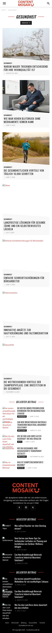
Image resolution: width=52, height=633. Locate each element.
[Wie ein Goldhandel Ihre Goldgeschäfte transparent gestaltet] (9, 451)
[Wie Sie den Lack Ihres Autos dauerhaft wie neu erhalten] (9, 441)
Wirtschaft (22, 430)
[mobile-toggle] (4, 3)
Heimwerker (22, 416)
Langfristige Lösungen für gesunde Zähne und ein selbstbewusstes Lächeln (24, 226)
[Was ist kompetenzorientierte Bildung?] (9, 465)
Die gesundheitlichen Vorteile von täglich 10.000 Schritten (24, 172)
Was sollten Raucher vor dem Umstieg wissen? (30, 527)
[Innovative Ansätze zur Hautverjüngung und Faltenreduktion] (26, 308)
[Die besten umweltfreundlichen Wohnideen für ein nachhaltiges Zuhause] (9, 415)
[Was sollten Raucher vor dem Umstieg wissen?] (8, 529)
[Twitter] (32, 507)
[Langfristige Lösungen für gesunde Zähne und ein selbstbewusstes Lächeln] (26, 201)
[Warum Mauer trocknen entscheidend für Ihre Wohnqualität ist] (26, 45)
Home (3, 10)
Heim (7, 623)
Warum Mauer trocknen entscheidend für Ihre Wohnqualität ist (26, 68)
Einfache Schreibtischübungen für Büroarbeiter (24, 279)
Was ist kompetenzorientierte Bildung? (30, 463)
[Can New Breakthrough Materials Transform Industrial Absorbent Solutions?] (9, 425)
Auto (20, 442)
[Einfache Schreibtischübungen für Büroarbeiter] (26, 256)
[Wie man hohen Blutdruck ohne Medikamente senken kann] (26, 97)
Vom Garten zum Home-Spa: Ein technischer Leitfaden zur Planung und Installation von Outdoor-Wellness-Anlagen (31, 542)
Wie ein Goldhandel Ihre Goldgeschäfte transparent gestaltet (29, 451)
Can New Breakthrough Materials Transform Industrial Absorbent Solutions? (31, 425)
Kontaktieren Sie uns (26, 625)
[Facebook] (19, 507)
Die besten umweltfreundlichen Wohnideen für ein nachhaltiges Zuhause (31, 411)
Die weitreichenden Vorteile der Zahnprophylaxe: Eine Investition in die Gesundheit (25, 385)
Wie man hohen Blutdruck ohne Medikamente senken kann (22, 120)
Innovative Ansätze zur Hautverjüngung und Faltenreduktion (26, 331)
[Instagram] (26, 507)
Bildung (21, 468)
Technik (42, 623)
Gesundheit (8, 63)
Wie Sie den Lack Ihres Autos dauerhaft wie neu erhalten (29, 437)
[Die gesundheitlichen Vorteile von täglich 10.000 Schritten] (26, 149)
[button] (48, 3)
